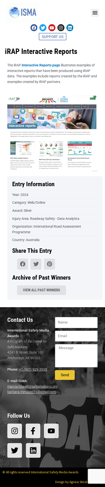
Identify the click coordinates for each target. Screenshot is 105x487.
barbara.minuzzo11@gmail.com (31, 392)
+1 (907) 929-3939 (33, 369)
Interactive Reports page (41, 65)
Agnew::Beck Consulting (86, 482)
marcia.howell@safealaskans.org (32, 386)
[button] (95, 13)
